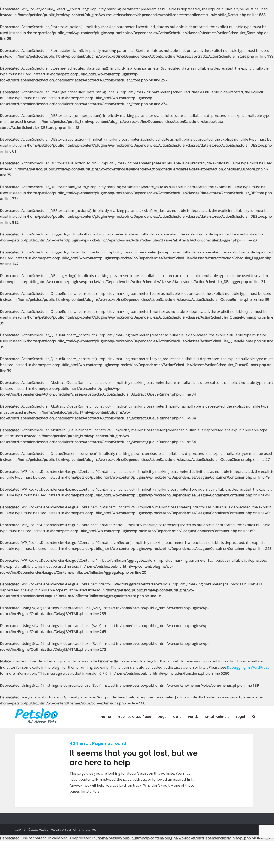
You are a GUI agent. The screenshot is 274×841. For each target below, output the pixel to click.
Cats (177, 716)
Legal (240, 716)
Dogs (162, 716)
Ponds (193, 716)
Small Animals (217, 716)
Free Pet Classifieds (134, 716)
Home (106, 716)
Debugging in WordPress (248, 667)
